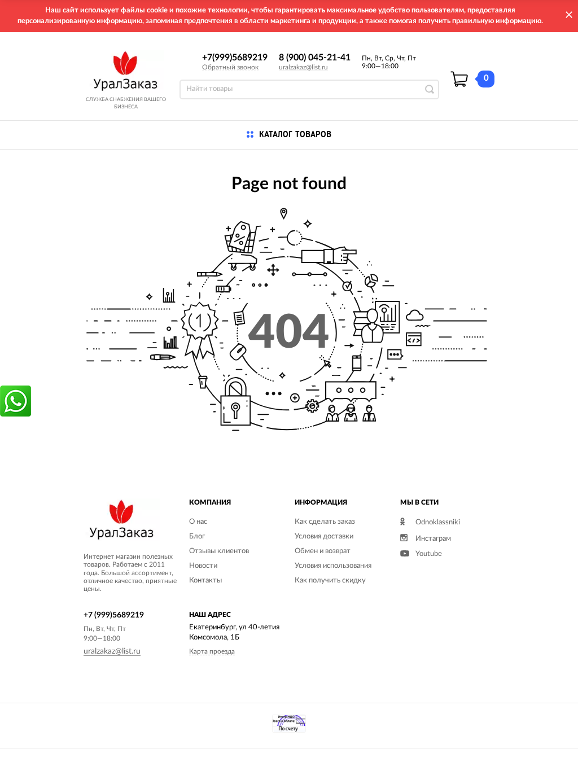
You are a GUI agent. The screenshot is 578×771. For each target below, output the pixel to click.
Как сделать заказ (325, 521)
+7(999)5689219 (235, 57)
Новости (203, 566)
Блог (197, 536)
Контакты (205, 580)
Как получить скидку (330, 580)
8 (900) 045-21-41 (315, 57)
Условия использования (333, 566)
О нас (198, 521)
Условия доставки (324, 536)
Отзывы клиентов (219, 551)
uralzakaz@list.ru (303, 67)
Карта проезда (212, 651)
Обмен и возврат (323, 551)
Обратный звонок (230, 67)
